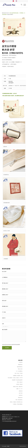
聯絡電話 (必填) (5, 288)
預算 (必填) (4, 300)
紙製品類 (20, 391)
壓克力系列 (20, 369)
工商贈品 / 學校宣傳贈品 (17, 404)
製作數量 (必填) (5, 306)
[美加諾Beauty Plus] (11, 5)
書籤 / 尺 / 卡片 (19, 388)
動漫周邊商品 (19, 366)
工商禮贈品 (21, 13)
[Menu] (24, 5)
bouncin (24, 446)
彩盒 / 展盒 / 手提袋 (18, 373)
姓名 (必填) (4, 271)
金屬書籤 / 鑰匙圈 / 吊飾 (17, 375)
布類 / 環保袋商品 (18, 399)
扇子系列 (20, 393)
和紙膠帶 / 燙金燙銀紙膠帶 (17, 380)
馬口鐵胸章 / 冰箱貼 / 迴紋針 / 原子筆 (15, 377)
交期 (3, 323)
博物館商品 (20, 364)
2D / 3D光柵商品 (19, 371)
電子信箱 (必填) (5, 283)
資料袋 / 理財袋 (19, 384)
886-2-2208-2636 (9, 418)
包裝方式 (3, 317)
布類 (10, 13)
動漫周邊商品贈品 (15, 13)
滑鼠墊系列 (20, 397)
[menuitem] (21, 5)
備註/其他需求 (4, 329)
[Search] (21, 5)
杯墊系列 (20, 395)
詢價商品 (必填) (5, 294)
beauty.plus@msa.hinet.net (10, 421)
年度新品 (20, 362)
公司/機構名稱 (4, 277)
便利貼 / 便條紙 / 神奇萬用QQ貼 (16, 402)
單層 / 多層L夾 (19, 382)
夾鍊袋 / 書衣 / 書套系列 (17, 386)
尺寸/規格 (4, 312)
